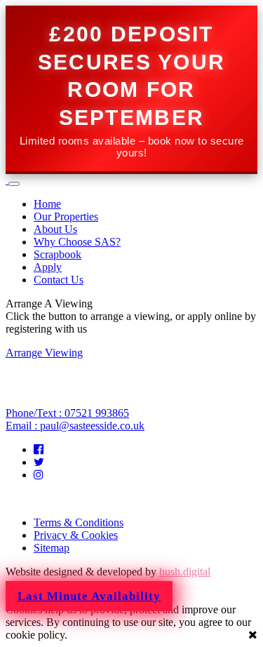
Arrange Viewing (44, 353)
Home (47, 204)
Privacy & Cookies (76, 535)
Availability (89, 596)
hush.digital (184, 572)
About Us (55, 229)
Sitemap (51, 548)
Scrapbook (57, 254)
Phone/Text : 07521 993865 (67, 413)
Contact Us (58, 280)
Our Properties (66, 216)
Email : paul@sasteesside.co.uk (75, 426)
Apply (48, 267)
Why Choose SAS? (77, 242)
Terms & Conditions (78, 522)
